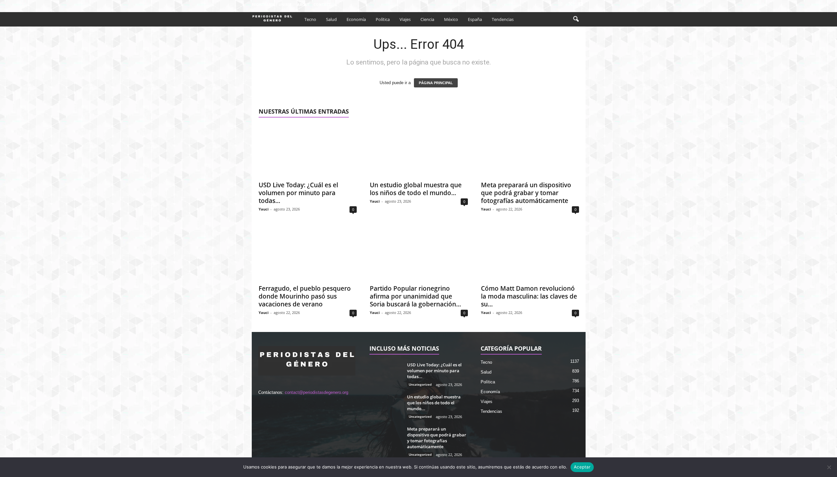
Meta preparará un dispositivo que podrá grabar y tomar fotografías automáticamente (526, 193)
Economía (356, 19)
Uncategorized (420, 384)
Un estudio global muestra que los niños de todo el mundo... (416, 189)
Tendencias (503, 19)
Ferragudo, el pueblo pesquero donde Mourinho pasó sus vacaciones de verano (305, 296)
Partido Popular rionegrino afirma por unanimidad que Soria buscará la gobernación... (415, 296)
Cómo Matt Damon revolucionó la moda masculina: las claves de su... (529, 296)
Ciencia (427, 19)
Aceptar (582, 466)
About (303, 4)
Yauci (263, 209)
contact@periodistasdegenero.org (316, 392)
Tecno (310, 19)
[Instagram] (560, 4)
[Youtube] (581, 4)
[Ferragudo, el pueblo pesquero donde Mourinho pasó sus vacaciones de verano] (308, 254)
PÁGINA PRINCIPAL (436, 83)
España (475, 19)
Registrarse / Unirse (272, 4)
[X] (570, 4)
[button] (576, 19)
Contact (322, 4)
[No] (829, 467)
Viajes (405, 19)
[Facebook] (550, 4)
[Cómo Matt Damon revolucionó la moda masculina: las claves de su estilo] (530, 254)
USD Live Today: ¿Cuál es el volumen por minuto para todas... (298, 193)
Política (383, 19)
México (451, 19)
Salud (331, 19)
